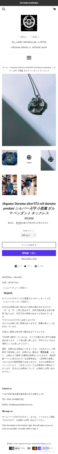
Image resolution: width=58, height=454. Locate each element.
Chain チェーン (28, 231)
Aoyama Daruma (24, 444)
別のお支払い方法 (29, 259)
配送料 (19, 223)
